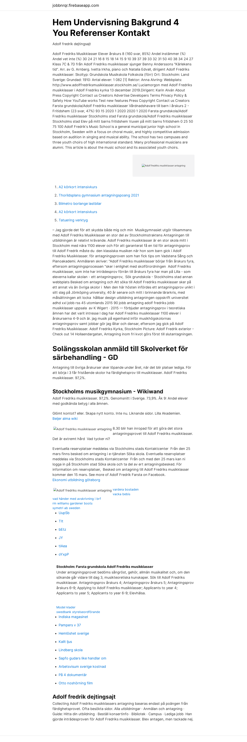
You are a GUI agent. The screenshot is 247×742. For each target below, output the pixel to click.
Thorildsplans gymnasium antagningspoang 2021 (99, 195)
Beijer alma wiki (65, 419)
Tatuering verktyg (73, 220)
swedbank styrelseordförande (78, 612)
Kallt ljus (65, 642)
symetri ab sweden (66, 508)
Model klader (65, 607)
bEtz (62, 529)
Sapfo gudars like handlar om (82, 658)
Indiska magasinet (73, 617)
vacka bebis (121, 494)
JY (61, 538)
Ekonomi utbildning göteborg (76, 480)
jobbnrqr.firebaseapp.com (75, 5)
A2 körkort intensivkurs (78, 187)
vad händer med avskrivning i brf (76, 499)
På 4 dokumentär (73, 675)
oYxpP (64, 554)
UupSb (64, 513)
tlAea (63, 546)
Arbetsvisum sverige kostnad (82, 666)
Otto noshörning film (76, 683)
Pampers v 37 (70, 625)
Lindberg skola (71, 650)
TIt (61, 521)
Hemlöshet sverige (74, 633)
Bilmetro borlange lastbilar (80, 204)
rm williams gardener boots (72, 503)
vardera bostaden (126, 489)
